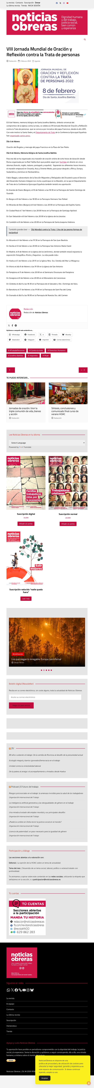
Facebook (57, 3)
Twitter (60, 3)
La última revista (13, 5)
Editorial (12, 863)
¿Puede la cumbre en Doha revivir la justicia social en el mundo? (35, 822)
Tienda (24, 5)
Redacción (13, 61)
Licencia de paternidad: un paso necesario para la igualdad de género (37, 831)
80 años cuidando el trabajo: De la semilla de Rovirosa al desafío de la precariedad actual (46, 755)
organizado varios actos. (20, 136)
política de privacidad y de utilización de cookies (59, 1063)
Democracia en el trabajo (49, 760)
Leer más (26, 598)
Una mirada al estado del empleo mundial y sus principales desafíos (37, 812)
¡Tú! (12, 748)
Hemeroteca (11, 1026)
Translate (27, 447)
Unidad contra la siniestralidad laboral (25, 766)
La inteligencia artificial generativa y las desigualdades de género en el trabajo (41, 803)
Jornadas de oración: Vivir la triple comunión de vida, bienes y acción (25, 411)
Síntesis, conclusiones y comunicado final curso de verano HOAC (64, 411)
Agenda (37, 61)
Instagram (64, 3)
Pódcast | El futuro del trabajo (25, 786)
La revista (10, 2)
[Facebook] (12, 325)
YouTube (67, 3)
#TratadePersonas (17, 350)
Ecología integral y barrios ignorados (24, 760)
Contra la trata (37, 350)
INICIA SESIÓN (34, 5)
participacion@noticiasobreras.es (47, 879)
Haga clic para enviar (21, 705)
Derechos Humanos (57, 350)
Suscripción (29, 2)
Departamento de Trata (45, 132)
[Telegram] (16, 325)
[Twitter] (9, 325)
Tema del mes (14, 868)
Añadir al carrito (26, 524)
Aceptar (44, 1078)
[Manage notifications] (89, 1083)
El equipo (10, 1004)
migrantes (33, 355)
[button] (41, 670)
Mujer (46, 355)
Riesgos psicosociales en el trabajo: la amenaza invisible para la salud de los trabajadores (46, 793)
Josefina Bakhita (16, 355)
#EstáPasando (18, 654)
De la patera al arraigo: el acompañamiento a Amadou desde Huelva (37, 771)
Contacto (19, 2)
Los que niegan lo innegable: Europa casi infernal (36, 659)
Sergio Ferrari (19, 662)
